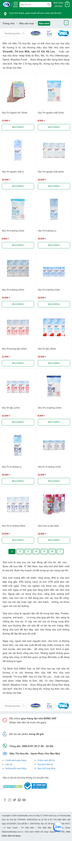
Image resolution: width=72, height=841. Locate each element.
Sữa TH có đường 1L (12, 467)
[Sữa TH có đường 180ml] (18, 504)
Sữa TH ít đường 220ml (13, 231)
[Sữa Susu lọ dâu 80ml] (54, 504)
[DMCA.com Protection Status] (13, 785)
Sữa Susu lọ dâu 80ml (48, 526)
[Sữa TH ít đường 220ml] (18, 209)
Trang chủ (9, 23)
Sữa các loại (26, 23)
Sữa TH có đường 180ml (13, 526)
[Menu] (15, 4)
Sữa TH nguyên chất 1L (13, 172)
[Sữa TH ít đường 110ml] (54, 268)
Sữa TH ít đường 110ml (49, 290)
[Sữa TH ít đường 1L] (54, 209)
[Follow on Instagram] (9, 800)
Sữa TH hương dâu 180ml (14, 349)
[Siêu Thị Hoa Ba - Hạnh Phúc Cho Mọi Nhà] (6, 4)
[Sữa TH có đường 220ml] (54, 386)
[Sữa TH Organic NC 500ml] (18, 91)
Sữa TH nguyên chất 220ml (51, 113)
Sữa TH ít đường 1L (47, 231)
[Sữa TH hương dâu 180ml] (18, 327)
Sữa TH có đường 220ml (49, 408)
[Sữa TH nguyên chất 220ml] (54, 91)
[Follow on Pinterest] (19, 800)
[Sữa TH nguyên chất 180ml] (54, 150)
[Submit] (48, 4)
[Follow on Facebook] (4, 800)
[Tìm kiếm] (23, 33)
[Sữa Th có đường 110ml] (54, 445)
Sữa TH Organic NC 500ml (14, 113)
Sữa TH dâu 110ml (11, 408)
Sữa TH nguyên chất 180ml (51, 172)
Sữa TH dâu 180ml (47, 349)
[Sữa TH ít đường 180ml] (18, 268)
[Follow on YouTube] (24, 800)
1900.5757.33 (29, 746)
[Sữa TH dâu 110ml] (18, 386)
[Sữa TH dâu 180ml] (54, 327)
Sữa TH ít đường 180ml (13, 290)
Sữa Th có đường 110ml (49, 467)
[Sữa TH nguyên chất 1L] (18, 150)
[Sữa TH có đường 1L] (18, 445)
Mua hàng (18, 127)
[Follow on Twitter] (14, 800)
